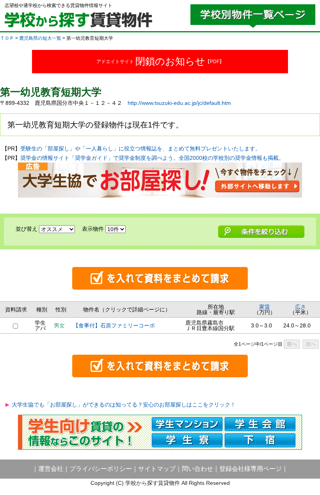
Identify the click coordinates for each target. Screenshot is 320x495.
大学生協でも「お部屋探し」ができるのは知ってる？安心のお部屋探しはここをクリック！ (124, 404)
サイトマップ (157, 468)
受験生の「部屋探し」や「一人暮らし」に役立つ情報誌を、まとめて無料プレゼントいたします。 (140, 148)
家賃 (264, 307)
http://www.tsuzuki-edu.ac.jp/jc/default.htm (179, 103)
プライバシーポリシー (100, 468)
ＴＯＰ (7, 38)
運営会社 (50, 468)
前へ (292, 344)
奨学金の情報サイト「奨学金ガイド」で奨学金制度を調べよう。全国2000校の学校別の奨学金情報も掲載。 (152, 158)
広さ (300, 307)
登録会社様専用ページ (250, 468)
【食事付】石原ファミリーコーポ (114, 325)
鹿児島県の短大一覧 (40, 38)
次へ (311, 344)
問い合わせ (197, 468)
